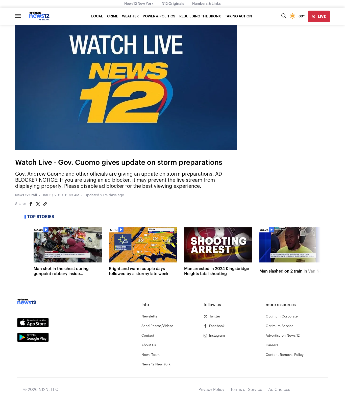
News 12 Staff (26, 195)
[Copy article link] (45, 204)
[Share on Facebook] (31, 204)
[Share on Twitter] (38, 204)
